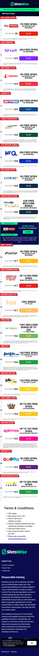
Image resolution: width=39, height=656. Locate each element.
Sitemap (14, 652)
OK (32, 643)
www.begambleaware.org (17, 539)
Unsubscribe (6, 571)
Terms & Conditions (8, 565)
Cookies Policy (11, 645)
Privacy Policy (6, 568)
